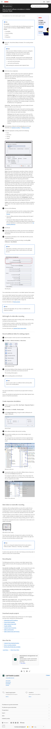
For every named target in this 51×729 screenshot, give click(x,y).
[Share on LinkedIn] (27, 671)
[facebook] (11, 722)
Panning (8, 214)
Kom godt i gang (8, 682)
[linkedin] (17, 722)
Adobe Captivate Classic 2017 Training (11, 631)
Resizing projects (16, 301)
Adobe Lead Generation (9, 629)
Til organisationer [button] (5, 710)
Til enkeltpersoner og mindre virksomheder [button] (10, 704)
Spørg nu (7, 696)
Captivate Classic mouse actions (19, 328)
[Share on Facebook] (21, 671)
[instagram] (13, 722)
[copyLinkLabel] (29, 671)
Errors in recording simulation (10, 645)
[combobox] (40, 6)
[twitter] (15, 722)
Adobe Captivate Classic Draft (10, 624)
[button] (44, 2)
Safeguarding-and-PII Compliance (11, 620)
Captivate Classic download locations (11, 643)
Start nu (30, 696)
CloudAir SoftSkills (7, 626)
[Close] (44, 727)
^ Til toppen (48, 675)
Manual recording (26, 127)
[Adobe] (6, 1)
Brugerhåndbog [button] (8, 6)
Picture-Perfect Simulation (9, 622)
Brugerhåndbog (8, 683)
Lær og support (8, 680)
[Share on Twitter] (24, 671)
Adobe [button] (3, 715)
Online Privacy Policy (15, 650)
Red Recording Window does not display (12, 646)
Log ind (48, 1)
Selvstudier (7, 685)
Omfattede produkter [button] (6, 718)
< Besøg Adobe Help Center (10, 677)
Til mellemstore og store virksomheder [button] (9, 707)
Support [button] (3, 713)
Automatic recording (16, 127)
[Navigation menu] (2, 1)
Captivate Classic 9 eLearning (10, 627)
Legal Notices (5, 650)
